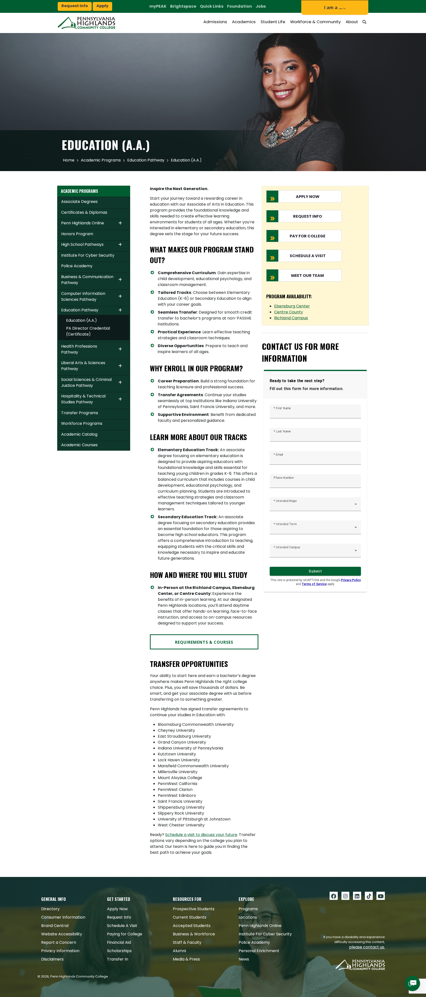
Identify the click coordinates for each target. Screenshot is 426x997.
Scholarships (119, 951)
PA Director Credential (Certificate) (88, 331)
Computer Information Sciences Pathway (83, 296)
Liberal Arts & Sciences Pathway (83, 366)
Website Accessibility (61, 934)
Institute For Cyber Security (87, 255)
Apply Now (117, 909)
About (352, 22)
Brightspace (183, 6)
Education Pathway (145, 160)
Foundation (239, 6)
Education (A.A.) (81, 320)
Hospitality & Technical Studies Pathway (83, 399)
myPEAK (157, 6)
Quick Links (211, 6)
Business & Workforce (194, 934)
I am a (333, 7)
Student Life (273, 22)
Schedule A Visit (122, 925)
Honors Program (77, 234)
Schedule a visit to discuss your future (201, 834)
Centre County (288, 312)
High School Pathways (82, 244)
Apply (102, 6)
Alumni (179, 951)
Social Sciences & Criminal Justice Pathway (86, 382)
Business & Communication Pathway (87, 279)
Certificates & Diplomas (84, 212)
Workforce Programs (81, 423)
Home (68, 160)
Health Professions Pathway (79, 349)
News (244, 959)
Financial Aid (119, 942)
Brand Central (55, 925)
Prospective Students (193, 909)
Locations (248, 917)
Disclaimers (52, 959)
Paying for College (124, 934)
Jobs (261, 6)
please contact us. (367, 947)
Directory (50, 909)
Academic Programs (101, 160)
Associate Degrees (79, 201)
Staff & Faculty (187, 942)
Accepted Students (192, 925)
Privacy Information (60, 951)
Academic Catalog (79, 434)
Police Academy (76, 266)
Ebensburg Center (292, 306)
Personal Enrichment (259, 951)
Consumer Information (63, 917)
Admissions (215, 22)
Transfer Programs (79, 413)
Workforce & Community (315, 22)
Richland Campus (291, 318)
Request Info (74, 6)
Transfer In (117, 959)
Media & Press (186, 959)
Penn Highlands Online (82, 223)
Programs (248, 909)
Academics (244, 22)
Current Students (189, 917)
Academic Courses (79, 445)
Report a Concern (58, 942)
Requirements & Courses (204, 642)
